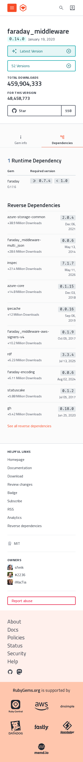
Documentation (19, 467)
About (14, 622)
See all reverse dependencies (29, 426)
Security (16, 653)
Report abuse (22, 600)
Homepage (15, 459)
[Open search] (61, 8)
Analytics (14, 517)
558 (68, 110)
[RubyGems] (23, 8)
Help (12, 661)
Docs (12, 630)
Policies (16, 637)
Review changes (20, 484)
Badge (12, 492)
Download (15, 476)
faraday (13, 183)
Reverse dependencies (24, 525)
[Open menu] (12, 8)
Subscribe (14, 501)
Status (15, 645)
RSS (10, 509)
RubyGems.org (26, 690)
